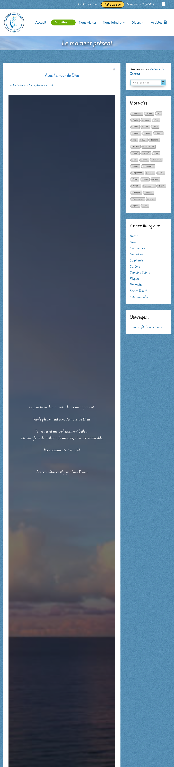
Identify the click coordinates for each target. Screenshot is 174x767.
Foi (159, 113)
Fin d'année (137, 248)
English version (87, 4)
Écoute (149, 113)
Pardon (147, 133)
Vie (134, 140)
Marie (145, 179)
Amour (136, 186)
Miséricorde (149, 186)
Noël (133, 242)
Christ (144, 160)
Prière (136, 146)
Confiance (137, 113)
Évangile (136, 192)
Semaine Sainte (140, 272)
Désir (144, 140)
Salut (161, 173)
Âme (156, 120)
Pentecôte (136, 285)
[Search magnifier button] (163, 82)
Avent (133, 236)
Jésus (151, 199)
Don (134, 160)
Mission (150, 173)
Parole (135, 166)
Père (156, 127)
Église (135, 206)
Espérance (137, 173)
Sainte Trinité (138, 291)
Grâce (135, 127)
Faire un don (113, 4)
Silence (146, 120)
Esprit (161, 186)
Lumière (154, 140)
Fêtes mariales (139, 297)
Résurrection (138, 199)
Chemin (136, 133)
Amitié (135, 120)
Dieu (135, 179)
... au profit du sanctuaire (146, 327)
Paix (156, 153)
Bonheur (149, 192)
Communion (148, 166)
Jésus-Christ (149, 146)
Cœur (155, 179)
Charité (146, 153)
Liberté (159, 133)
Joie (145, 206)
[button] (123, 22)
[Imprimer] (114, 68)
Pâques (134, 278)
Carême (135, 266)
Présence (157, 160)
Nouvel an (136, 254)
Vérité (145, 127)
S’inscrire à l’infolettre (140, 4)
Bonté (135, 153)
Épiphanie (136, 260)
